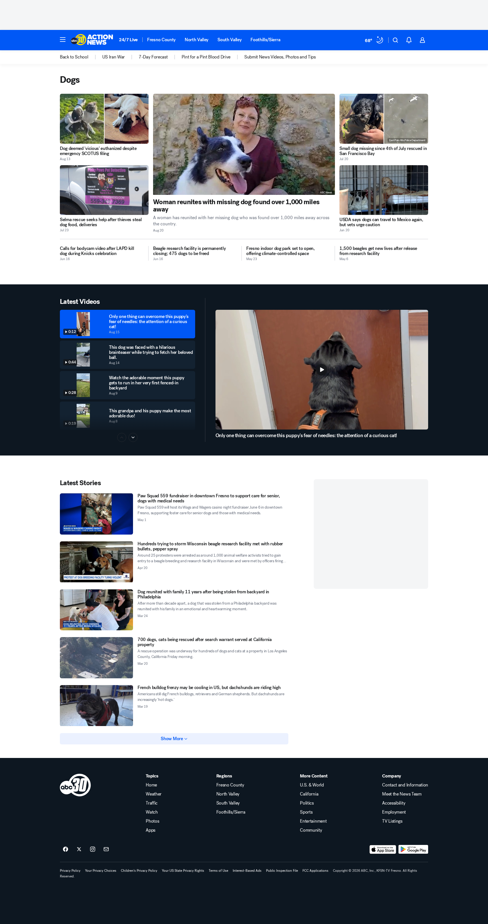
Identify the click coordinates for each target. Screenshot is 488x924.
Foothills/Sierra (265, 40)
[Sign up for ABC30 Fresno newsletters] (106, 849)
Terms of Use (218, 870)
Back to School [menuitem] (74, 57)
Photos (152, 821)
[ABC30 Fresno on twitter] (79, 849)
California (309, 794)
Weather (154, 794)
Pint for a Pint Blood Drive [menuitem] (206, 57)
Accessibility (393, 803)
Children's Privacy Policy (139, 870)
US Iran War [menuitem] (113, 57)
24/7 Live (128, 40)
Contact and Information (405, 785)
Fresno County (161, 40)
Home (151, 785)
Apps (150, 830)
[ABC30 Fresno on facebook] (65, 849)
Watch (152, 812)
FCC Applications (315, 870)
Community (311, 830)
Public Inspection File (282, 870)
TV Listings (392, 821)
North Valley (196, 40)
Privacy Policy (70, 870)
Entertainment (313, 821)
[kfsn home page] (75, 785)
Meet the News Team (401, 794)
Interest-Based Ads (247, 870)
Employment (394, 812)
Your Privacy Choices (100, 870)
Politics (306, 803)
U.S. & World (312, 785)
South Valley (229, 40)
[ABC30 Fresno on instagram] (92, 849)
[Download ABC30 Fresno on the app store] (382, 849)
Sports (306, 812)
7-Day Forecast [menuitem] (153, 57)
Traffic (152, 803)
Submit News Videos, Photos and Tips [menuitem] (280, 57)
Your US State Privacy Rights (183, 870)
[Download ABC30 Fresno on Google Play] (413, 849)
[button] (63, 39)
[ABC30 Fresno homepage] (92, 40)
